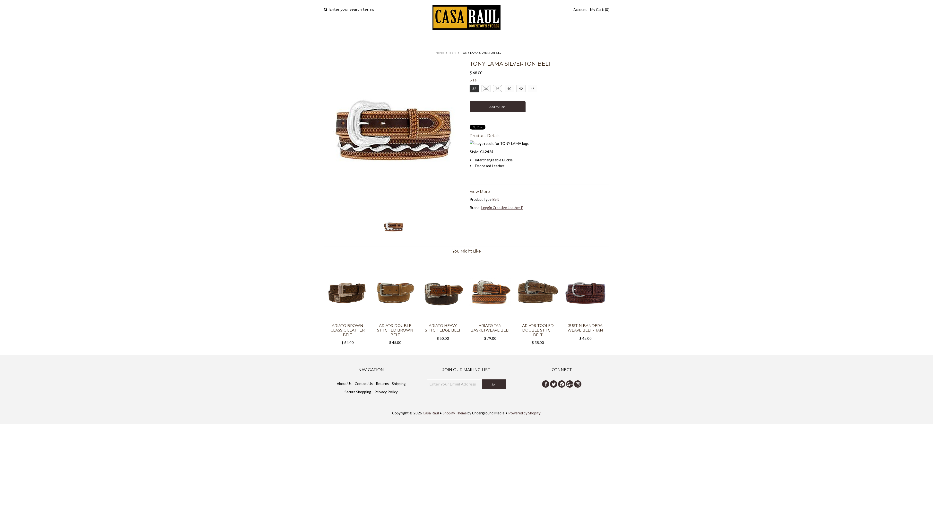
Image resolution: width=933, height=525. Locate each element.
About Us (344, 383)
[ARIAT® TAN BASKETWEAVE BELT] (490, 320)
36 (486, 89)
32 (474, 89)
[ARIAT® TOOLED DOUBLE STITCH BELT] (538, 320)
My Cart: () (599, 9)
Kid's (486, 40)
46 (533, 89)
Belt (452, 52)
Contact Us (364, 383)
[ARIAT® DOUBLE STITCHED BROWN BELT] (395, 320)
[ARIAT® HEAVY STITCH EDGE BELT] (442, 320)
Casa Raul (431, 413)
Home (408, 40)
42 (521, 89)
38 (498, 89)
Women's (457, 40)
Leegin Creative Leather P (502, 207)
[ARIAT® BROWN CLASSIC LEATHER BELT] (347, 320)
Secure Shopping (358, 392)
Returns (382, 383)
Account (580, 9)
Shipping (399, 383)
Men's (428, 40)
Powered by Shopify (524, 413)
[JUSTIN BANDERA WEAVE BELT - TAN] (585, 320)
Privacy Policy (386, 392)
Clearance (517, 40)
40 (509, 89)
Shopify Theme (455, 413)
